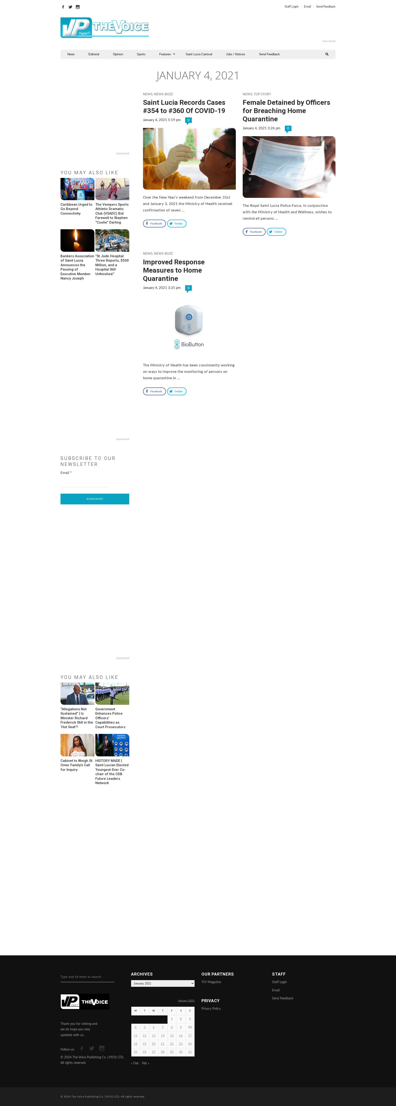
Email (307, 6)
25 (136, 1052)
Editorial (93, 54)
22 (172, 1043)
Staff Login (292, 6)
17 (190, 1035)
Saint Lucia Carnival (199, 54)
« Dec (135, 1063)
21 (163, 1043)
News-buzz (163, 94)
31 (190, 1052)
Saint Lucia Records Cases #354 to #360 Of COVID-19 (184, 106)
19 (144, 1043)
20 (154, 1043)
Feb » (145, 1063)
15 (172, 1035)
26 (144, 1052)
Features (165, 54)
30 (181, 1052)
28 (163, 1052)
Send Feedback (326, 6)
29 (172, 1052)
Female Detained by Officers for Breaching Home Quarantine (286, 110)
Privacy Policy (211, 1008)
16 (181, 1035)
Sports (141, 54)
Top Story (262, 94)
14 (163, 1035)
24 (190, 1043)
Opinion (118, 54)
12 (144, 1035)
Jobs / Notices (235, 54)
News (71, 54)
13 (154, 1035)
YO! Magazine (211, 982)
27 (154, 1052)
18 (136, 1043)
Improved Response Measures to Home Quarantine (174, 270)
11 (136, 1035)
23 (181, 1043)
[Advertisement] (253, 27)
